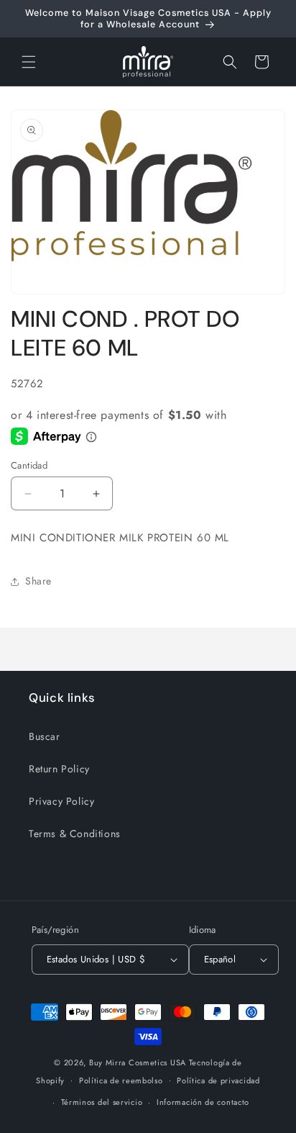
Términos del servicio (102, 1102)
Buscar (44, 736)
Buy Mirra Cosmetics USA (137, 1062)
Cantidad (29, 465)
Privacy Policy (61, 801)
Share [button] (38, 581)
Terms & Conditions (75, 833)
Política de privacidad (218, 1080)
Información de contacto (203, 1102)
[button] (29, 62)
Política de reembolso (121, 1080)
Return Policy (59, 769)
